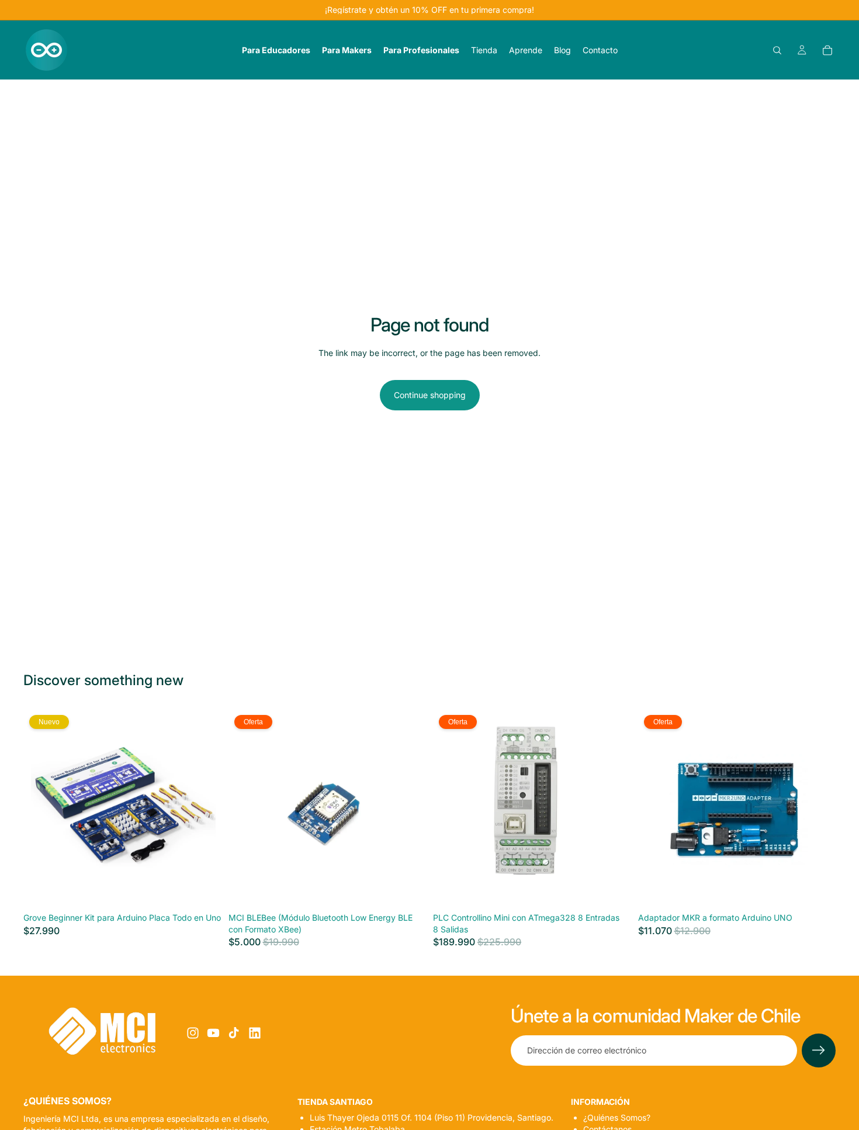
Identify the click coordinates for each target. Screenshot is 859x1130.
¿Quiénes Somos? (616, 1117)
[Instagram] (193, 1033)
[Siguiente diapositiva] (203, 808)
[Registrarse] (819, 1050)
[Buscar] (777, 50)
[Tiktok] (234, 1033)
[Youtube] (213, 1033)
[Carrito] (827, 50)
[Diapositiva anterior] (40, 808)
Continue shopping (430, 395)
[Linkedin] (255, 1033)
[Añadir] (203, 889)
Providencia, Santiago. (431, 1117)
